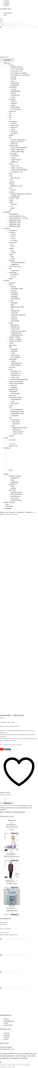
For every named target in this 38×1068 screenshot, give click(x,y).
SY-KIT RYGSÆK (16, 109)
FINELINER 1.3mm (16, 371)
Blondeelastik (14, 325)
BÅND (10, 284)
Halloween (14, 204)
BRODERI (6, 474)
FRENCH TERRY (13, 145)
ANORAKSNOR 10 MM (17, 413)
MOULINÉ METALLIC (17, 494)
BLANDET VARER (14, 198)
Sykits (11, 405)
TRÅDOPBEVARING (16, 363)
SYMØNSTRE (14, 264)
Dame (12, 246)
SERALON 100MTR (18, 432)
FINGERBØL (14, 303)
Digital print (14, 127)
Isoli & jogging (13, 153)
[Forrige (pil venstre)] (3, 1067)
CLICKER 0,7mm (15, 375)
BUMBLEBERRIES (16, 91)
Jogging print (14, 161)
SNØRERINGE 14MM (15, 220)
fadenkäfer (25, 807)
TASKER (13, 361)
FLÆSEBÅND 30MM (17, 288)
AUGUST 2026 (13, 446)
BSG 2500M (16, 422)
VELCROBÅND (15, 321)
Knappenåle (14, 349)
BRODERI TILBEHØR (15, 476)
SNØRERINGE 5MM (14, 226)
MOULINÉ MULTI (15, 496)
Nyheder (6, 438)
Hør (10, 115)
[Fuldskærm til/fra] (11, 1065)
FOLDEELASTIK (15, 329)
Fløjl (10, 117)
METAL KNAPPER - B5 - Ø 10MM (18, 218)
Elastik (11, 323)
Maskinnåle (14, 351)
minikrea (11, 248)
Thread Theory (15, 270)
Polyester (11, 184)
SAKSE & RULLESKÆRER (16, 383)
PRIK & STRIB (15, 125)
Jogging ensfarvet (16, 159)
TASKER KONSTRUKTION (18, 315)
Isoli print (13, 157)
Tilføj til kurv (7, 803)
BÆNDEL (13, 286)
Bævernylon (12, 111)
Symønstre (7, 228)
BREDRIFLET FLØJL (16, 186)
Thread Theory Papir (15, 266)
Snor (10, 407)
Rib (10, 137)
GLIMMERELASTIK (16, 333)
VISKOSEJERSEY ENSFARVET (19, 170)
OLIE (12, 309)
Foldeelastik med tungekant (18, 331)
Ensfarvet (13, 123)
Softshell (11, 192)
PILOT (11, 369)
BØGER (11, 278)
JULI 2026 (12, 444)
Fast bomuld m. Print (17, 71)
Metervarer (7, 63)
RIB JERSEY (14, 133)
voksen (13, 258)
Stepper (11, 200)
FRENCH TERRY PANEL (17, 151)
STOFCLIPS (14, 313)
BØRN (12, 486)
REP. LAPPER (15, 403)
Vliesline (11, 436)
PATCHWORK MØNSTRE (18, 262)
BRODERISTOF (15, 478)
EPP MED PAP (15, 274)
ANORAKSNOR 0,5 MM (17, 411)
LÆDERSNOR (15, 415)
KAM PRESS (7, 212)
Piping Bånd (14, 293)
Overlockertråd (15, 419)
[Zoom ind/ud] (3, 1065)
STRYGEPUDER (15, 393)
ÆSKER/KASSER (15, 365)
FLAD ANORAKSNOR (17, 409)
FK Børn (13, 236)
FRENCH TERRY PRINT (17, 149)
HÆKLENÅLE (9, 506)
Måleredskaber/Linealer (17, 307)
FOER (10, 174)
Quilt (10, 188)
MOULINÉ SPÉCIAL (16, 500)
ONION (11, 254)
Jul (11, 206)
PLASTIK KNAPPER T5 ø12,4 (17, 216)
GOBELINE (14, 103)
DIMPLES (13, 93)
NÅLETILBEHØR (15, 357)
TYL (10, 119)
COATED (13, 101)
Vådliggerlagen (15, 85)
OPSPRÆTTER (15, 311)
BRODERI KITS (13, 484)
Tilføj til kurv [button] (14, 833)
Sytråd (13, 426)
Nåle (10, 347)
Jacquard (11, 182)
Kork (10, 113)
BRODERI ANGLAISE (16, 67)
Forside (2, 512)
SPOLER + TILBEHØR (15, 339)
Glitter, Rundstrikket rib (17, 141)
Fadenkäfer (12, 232)
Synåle (13, 353)
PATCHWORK (13, 87)
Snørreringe (12, 395)
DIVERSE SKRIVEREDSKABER (19, 379)
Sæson (11, 202)
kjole (30, 807)
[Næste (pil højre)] (11, 1067)
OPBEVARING (13, 359)
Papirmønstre (13, 230)
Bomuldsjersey (13, 121)
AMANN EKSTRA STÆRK (20, 427)
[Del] (18, 1065)
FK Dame (13, 234)
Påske (12, 208)
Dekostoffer (12, 99)
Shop (6, 512)
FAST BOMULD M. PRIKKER (19, 73)
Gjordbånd (14, 290)
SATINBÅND (14, 294)
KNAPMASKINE (13, 214)
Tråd (10, 417)
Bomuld (11, 65)
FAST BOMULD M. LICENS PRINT (20, 75)
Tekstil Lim (14, 317)
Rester (11, 470)
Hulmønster (14, 131)
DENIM (11, 135)
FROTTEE (13, 79)
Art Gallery (14, 89)
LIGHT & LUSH (15, 165)
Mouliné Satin (15, 498)
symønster (3, 809)
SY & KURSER (7, 508)
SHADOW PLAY (15, 95)
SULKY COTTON (17, 434)
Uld (10, 210)
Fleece (11, 176)
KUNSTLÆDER (15, 107)
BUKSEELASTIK (15, 327)
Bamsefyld (12, 282)
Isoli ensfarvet (15, 155)
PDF (10, 268)
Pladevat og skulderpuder (16, 381)
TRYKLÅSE (14, 319)
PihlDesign (12, 260)
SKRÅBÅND (14, 297)
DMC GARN (12, 490)
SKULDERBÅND (15, 298)
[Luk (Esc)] (26, 1065)
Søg (1, 19)
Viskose (11, 164)
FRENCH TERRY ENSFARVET (19, 147)
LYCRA (11, 180)
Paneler (13, 129)
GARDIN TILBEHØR (14, 337)
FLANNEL (13, 77)
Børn (12, 244)
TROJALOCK (16, 423)
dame (19, 807)
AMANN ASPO (17, 430)
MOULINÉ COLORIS (16, 492)
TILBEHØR (14, 387)
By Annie (13, 276)
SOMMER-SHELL (16, 196)
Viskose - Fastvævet (17, 168)
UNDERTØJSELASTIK (17, 335)
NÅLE (12, 480)
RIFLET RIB (14, 143)
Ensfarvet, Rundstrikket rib (18, 139)
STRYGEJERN (13, 391)
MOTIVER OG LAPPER (15, 397)
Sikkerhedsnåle (15, 355)
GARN (7, 504)
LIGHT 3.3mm (15, 377)
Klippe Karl (14, 385)
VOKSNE (13, 252)
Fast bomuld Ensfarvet (17, 69)
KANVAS (13, 105)
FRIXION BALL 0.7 (16, 373)
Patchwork (12, 367)
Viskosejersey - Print (17, 172)
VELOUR (13, 190)
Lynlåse (11, 343)
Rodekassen (7, 448)
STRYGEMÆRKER (16, 399)
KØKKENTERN (15, 83)
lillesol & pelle (13, 242)
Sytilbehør (6, 280)
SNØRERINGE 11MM (14, 224)
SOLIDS (13, 97)
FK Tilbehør (14, 240)
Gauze (12, 81)
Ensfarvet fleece (15, 178)
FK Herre (13, 238)
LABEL (13, 401)
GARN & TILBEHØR (9, 502)
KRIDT (12, 305)
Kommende (12, 440)
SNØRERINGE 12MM (15, 222)
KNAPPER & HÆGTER (15, 341)
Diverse (11, 301)
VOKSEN (13, 488)
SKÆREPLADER (13, 389)
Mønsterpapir (13, 345)
